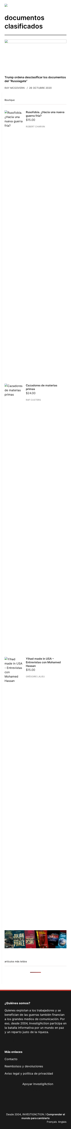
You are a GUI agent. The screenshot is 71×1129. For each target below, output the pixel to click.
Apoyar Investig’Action (37, 1084)
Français (52, 1121)
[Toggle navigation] (63, 5)
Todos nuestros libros (24, 939)
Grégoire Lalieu (35, 676)
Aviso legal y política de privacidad (29, 1073)
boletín (38, 1090)
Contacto (11, 1059)
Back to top (63, 1108)
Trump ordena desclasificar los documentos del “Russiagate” (35, 79)
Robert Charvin (35, 126)
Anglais (62, 1121)
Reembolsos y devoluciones (24, 1066)
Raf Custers (33, 399)
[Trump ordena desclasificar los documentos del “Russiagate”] (35, 56)
